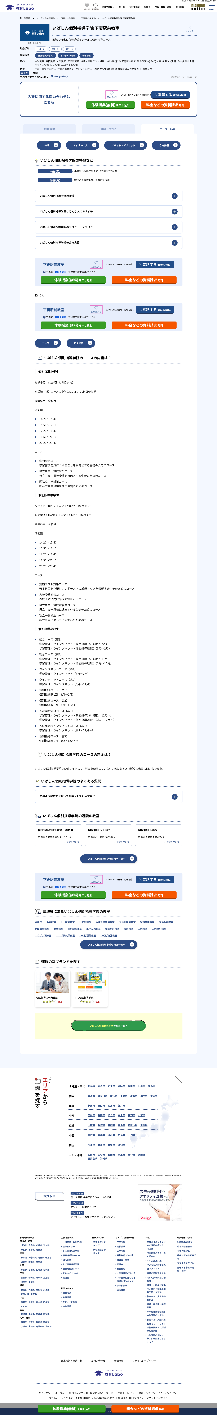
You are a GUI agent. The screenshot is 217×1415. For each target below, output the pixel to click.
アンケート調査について (83, 1207)
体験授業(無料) (110, 104)
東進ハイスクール (71, 1273)
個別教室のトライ (71, 1268)
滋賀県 (143, 1125)
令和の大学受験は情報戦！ (156, 1279)
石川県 (111, 1105)
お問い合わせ (98, 1360)
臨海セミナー (69, 1246)
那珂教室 (58, 928)
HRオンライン (136, 1397)
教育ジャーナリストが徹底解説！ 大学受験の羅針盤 (156, 1327)
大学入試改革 (183, 1250)
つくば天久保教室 (65, 935)
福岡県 (91, 1154)
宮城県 (121, 1086)
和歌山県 (132, 1125)
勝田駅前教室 (42, 928)
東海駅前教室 (166, 922)
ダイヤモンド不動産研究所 (75, 1397)
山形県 (141, 1086)
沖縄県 (103, 1158)
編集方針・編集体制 (71, 1360)
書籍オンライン (147, 1393)
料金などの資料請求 (165, 104)
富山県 (101, 1105)
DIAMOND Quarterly (103, 1397)
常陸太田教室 (147, 922)
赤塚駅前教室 (112, 928)
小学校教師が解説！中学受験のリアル (156, 1313)
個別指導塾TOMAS (71, 1255)
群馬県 (154, 1095)
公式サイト (37, 43)
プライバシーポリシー (144, 1360)
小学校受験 (122, 1285)
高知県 (121, 1145)
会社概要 (119, 1360)
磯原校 (38, 922)
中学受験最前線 (184, 1246)
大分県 (131, 1154)
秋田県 (131, 1086)
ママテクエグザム (185, 1263)
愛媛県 (111, 1145)
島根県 (101, 1135)
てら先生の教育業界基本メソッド (156, 1267)
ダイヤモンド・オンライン (53, 1393)
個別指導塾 (134, 6)
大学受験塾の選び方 (126, 1273)
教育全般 (121, 1268)
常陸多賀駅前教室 (105, 922)
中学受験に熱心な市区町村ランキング (126, 1279)
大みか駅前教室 (127, 922)
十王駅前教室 (68, 922)
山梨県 (141, 1115)
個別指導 (67, 1292)
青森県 (101, 1086)
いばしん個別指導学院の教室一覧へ (106, 858)
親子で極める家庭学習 (186, 1257)
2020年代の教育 (184, 1241)
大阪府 (91, 1125)
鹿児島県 (92, 1158)
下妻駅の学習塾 (88, 18)
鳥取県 (91, 1135)
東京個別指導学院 (71, 1250)
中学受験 (121, 1241)
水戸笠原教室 (93, 928)
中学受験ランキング (99, 1243)
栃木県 (143, 1095)
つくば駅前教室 (87, 935)
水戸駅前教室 (75, 928)
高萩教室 (51, 922)
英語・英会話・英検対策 (156, 1306)
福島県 (151, 1086)
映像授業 (67, 1306)
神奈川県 (102, 1095)
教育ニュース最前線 (156, 1319)
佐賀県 (101, 1154)
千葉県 (123, 1095)
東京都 (91, 1095)
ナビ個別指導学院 (71, 1264)
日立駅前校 (85, 922)
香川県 (101, 1145)
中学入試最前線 (154, 1260)
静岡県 (101, 1115)
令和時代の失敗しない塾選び (156, 1254)
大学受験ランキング (99, 1251)
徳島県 (91, 1145)
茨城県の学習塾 (47, 18)
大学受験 (121, 1250)
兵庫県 (101, 1125)
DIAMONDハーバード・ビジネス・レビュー (113, 1393)
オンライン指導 (70, 1301)
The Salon (121, 1397)
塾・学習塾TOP (27, 18)
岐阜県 (111, 1115)
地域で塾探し (108, 6)
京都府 (111, 1125)
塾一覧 (122, 6)
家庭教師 (121, 1289)
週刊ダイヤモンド (78, 1393)
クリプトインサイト (157, 1397)
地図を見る (60, 272)
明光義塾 (67, 1259)
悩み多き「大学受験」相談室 (157, 1298)
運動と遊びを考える (156, 1272)
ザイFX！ (54, 1397)
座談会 (147, 6)
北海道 (91, 1086)
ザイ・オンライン (166, 1393)
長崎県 (111, 1154)
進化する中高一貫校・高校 (185, 1269)
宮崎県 (141, 1154)
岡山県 (111, 1135)
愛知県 (91, 1115)
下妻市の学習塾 (68, 18)
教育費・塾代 (123, 1259)
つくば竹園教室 (109, 935)
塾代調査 (180, 6)
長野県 (131, 1115)
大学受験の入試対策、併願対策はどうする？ (156, 1338)
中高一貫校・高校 (163, 6)
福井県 (121, 1105)
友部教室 (128, 928)
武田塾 (66, 1277)
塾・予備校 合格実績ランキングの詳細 (91, 1197)
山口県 (131, 1135)
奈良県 (121, 1125)
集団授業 (67, 1297)
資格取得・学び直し (126, 1255)
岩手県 (111, 1086)
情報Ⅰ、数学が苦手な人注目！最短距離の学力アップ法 (156, 1288)
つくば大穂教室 (43, 935)
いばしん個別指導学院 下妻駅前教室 (118, 18)
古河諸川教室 (159, 928)
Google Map (61, 76)
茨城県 (133, 1095)
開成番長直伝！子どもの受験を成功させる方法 (156, 1245)
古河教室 (142, 928)
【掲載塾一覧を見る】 (73, 1241)
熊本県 (121, 1154)
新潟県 (91, 1105)
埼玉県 (113, 1095)
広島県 (121, 1135)
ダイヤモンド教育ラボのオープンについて (93, 1216)
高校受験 (121, 1246)
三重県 (121, 1115)
